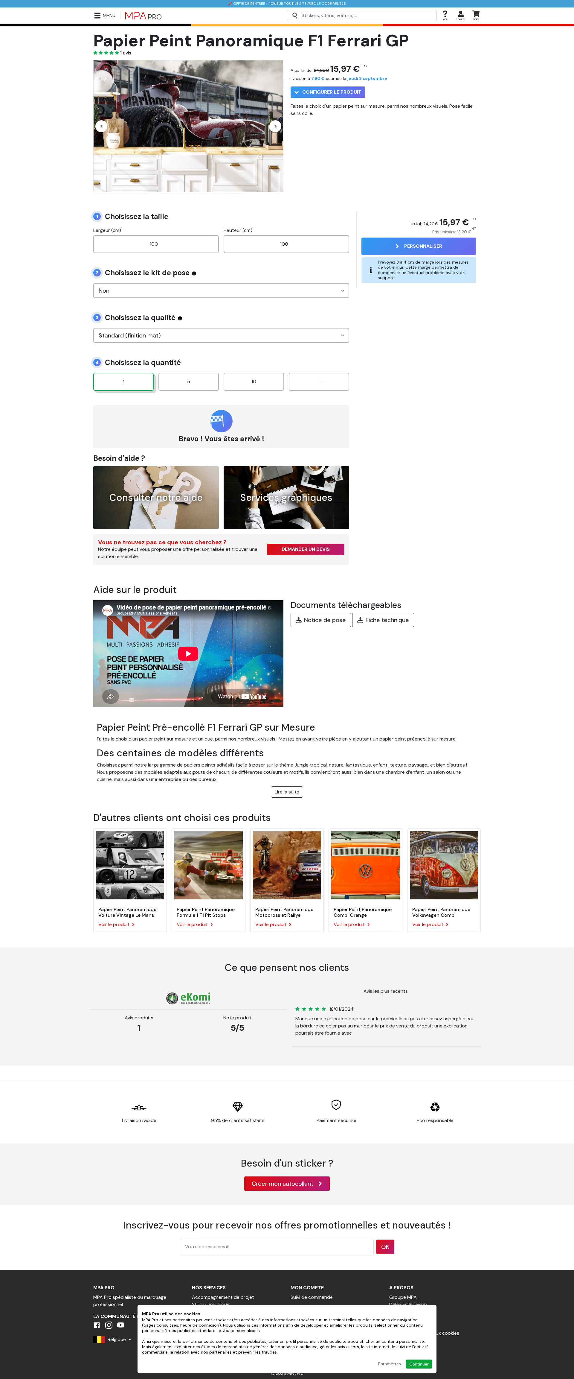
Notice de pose (325, 620)
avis (125, 53)
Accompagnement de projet (223, 1297)
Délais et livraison (408, 1304)
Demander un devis (306, 549)
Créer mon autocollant (282, 1184)
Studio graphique (211, 1304)
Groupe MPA (403, 1297)
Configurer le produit (331, 92)
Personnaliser (423, 246)
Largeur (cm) (107, 230)
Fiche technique (387, 620)
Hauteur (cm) (238, 230)
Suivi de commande (312, 1297)
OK (385, 1247)
